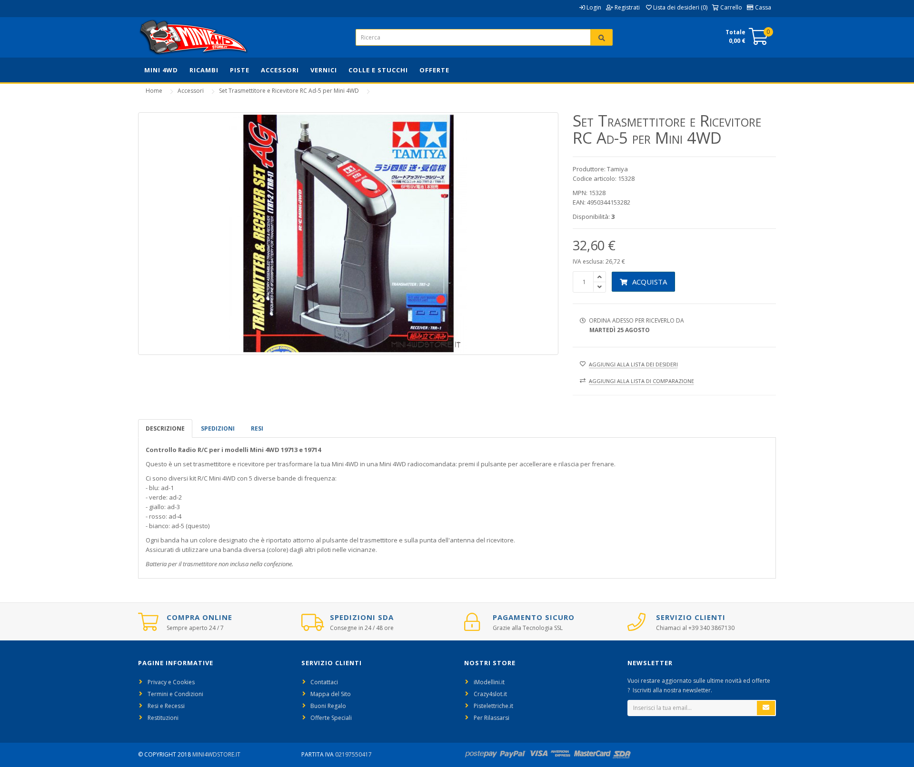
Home (154, 91)
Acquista (649, 281)
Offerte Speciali (331, 718)
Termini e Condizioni (175, 694)
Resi (257, 428)
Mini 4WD (161, 70)
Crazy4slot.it (490, 694)
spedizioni (218, 428)
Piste (239, 70)
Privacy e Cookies (171, 682)
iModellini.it (489, 682)
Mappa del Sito (330, 694)
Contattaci (324, 682)
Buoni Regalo (328, 706)
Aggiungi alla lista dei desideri (633, 364)
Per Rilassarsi (491, 718)
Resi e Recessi (166, 706)
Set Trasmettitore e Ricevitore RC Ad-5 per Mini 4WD (289, 91)
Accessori (280, 70)
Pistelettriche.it (493, 706)
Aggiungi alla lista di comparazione (641, 380)
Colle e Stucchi (378, 70)
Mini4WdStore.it (216, 754)
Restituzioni (163, 718)
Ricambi (204, 70)
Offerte (434, 70)
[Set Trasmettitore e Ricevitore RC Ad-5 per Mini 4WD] (348, 233)
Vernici (323, 70)
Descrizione (165, 428)
